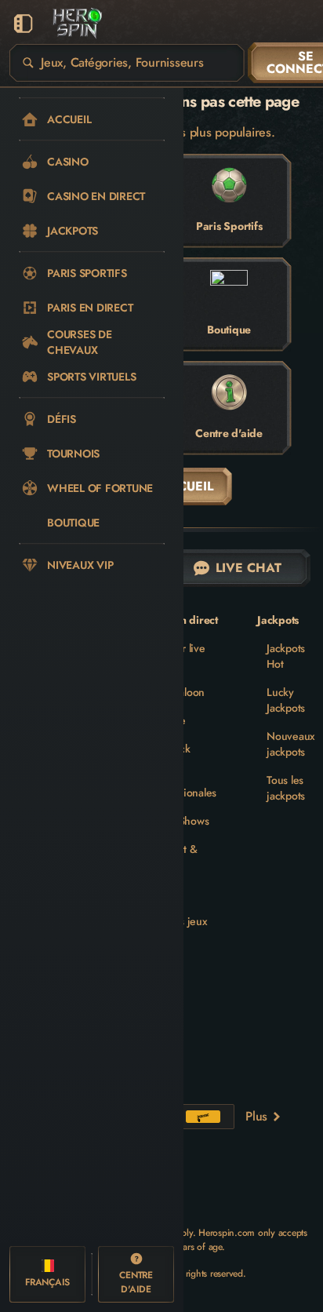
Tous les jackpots (286, 788)
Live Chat (248, 568)
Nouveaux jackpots (291, 744)
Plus (256, 1116)
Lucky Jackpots (286, 700)
